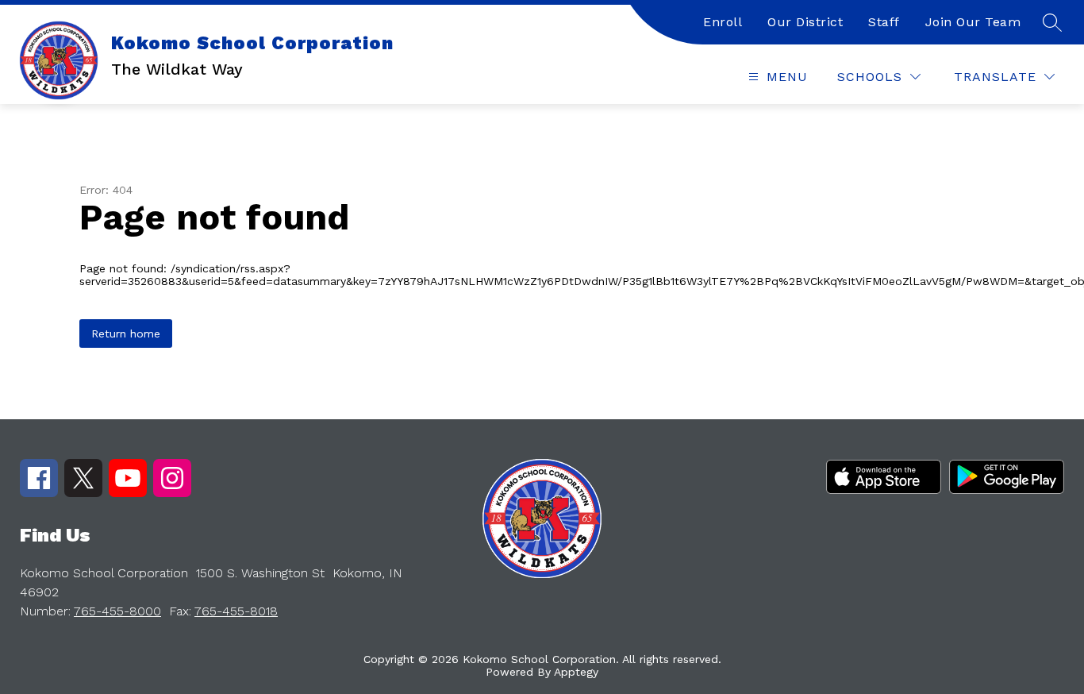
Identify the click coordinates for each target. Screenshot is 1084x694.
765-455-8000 (117, 611)
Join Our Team (973, 21)
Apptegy (576, 671)
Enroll (722, 21)
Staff (884, 21)
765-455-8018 (236, 611)
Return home (125, 333)
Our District (805, 21)
